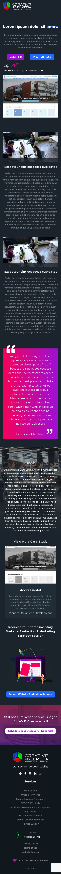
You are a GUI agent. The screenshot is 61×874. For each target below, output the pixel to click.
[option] (30, 394)
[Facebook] (25, 774)
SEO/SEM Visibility (30, 803)
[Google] (20, 774)
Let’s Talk (16, 57)
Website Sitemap (30, 852)
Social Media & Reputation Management (30, 807)
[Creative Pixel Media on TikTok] (40, 773)
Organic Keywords (30, 795)
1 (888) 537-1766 (32, 837)
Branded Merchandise (30, 815)
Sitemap (29, 868)
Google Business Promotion (30, 799)
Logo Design (30, 811)
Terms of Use (30, 848)
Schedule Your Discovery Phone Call (30, 731)
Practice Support (30, 824)
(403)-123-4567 (42, 57)
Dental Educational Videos (30, 819)
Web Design (30, 790)
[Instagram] (30, 774)
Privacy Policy (30, 843)
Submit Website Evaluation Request (31, 694)
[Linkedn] (35, 774)
